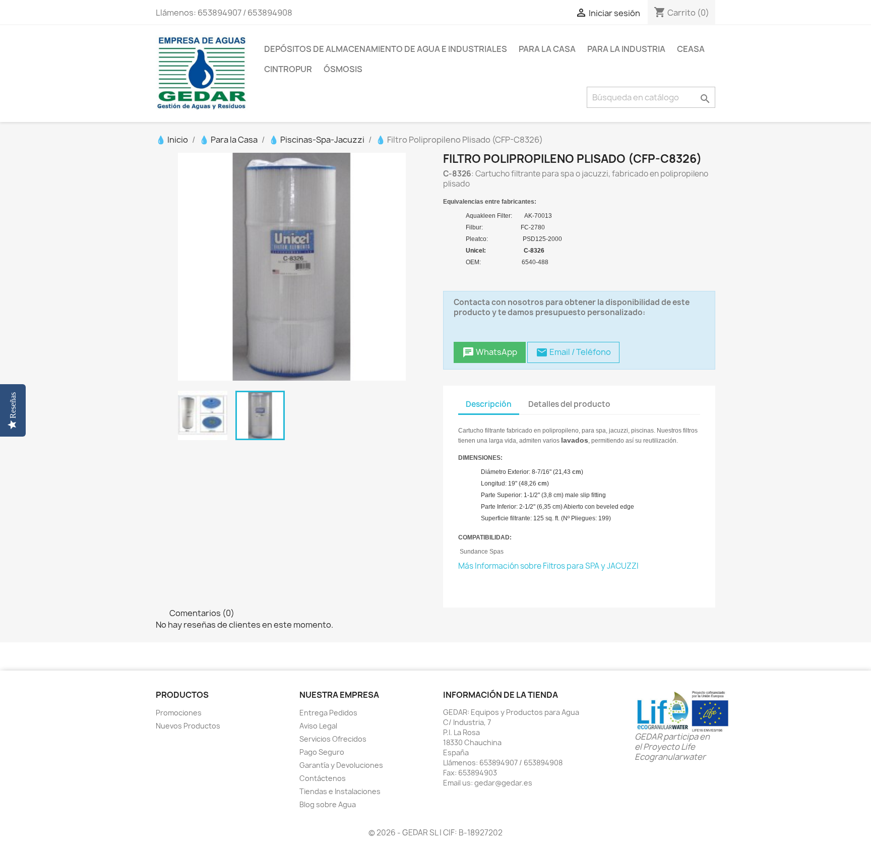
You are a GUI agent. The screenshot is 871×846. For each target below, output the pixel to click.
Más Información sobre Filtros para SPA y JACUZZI (548, 566)
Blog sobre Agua (327, 804)
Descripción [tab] (489, 404)
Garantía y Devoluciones (341, 765)
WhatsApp (489, 352)
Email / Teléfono (573, 352)
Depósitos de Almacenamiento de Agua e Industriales (385, 48)
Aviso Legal (318, 726)
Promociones (179, 712)
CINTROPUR (288, 69)
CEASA (691, 48)
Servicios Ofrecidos (332, 739)
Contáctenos (322, 778)
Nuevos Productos (188, 726)
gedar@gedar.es (503, 783)
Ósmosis (343, 69)
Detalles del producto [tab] (569, 404)
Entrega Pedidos (328, 712)
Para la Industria (626, 48)
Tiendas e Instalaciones (340, 791)
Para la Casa (547, 48)
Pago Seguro (321, 752)
